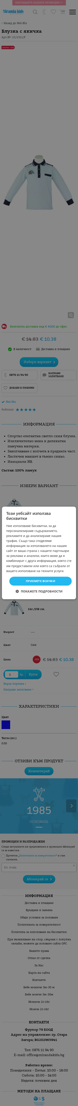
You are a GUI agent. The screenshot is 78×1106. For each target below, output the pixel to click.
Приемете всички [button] (40, 581)
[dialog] (39, 553)
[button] (39, 591)
